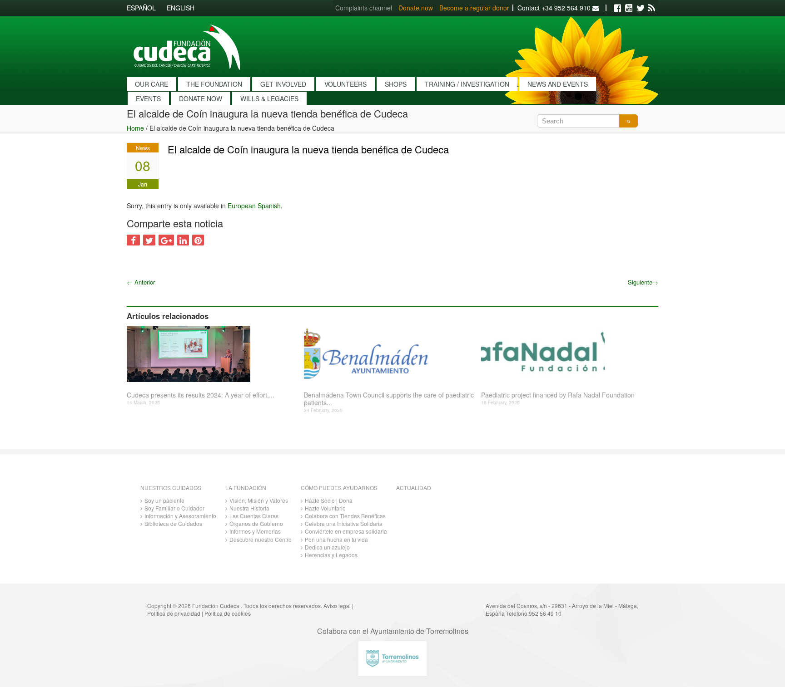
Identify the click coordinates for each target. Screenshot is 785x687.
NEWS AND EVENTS (557, 83)
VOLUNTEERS (345, 83)
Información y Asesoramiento (180, 516)
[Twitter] (640, 8)
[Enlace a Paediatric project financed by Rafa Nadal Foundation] (566, 354)
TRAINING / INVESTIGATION (467, 83)
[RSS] (651, 8)
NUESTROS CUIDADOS (170, 487)
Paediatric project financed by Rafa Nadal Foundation (558, 395)
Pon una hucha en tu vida (336, 539)
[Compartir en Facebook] (133, 240)
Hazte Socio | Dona (329, 500)
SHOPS (396, 83)
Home (135, 127)
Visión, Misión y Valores (258, 500)
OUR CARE (151, 83)
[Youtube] (628, 8)
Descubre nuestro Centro (260, 539)
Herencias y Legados (331, 555)
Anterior (141, 282)
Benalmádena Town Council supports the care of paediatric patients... (389, 399)
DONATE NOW (200, 98)
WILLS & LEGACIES (269, 98)
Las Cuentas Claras (253, 516)
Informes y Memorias (255, 531)
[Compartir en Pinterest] (198, 240)
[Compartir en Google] (166, 240)
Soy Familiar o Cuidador (174, 508)
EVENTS (148, 98)
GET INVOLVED (283, 83)
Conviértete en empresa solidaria (346, 531)
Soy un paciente (164, 500)
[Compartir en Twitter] (149, 240)
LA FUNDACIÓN (245, 487)
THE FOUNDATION (214, 83)
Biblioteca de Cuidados (173, 523)
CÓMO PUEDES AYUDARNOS (339, 487)
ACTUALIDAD (413, 487)
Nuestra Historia (249, 508)
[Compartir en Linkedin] (183, 240)
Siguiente (643, 282)
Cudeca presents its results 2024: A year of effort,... (200, 395)
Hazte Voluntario (325, 508)
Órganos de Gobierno (256, 523)
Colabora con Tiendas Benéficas (345, 516)
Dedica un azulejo (327, 547)
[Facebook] (617, 8)
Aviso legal (337, 605)
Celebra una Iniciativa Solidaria (344, 523)
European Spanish (254, 205)
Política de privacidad (173, 613)
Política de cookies (227, 613)
